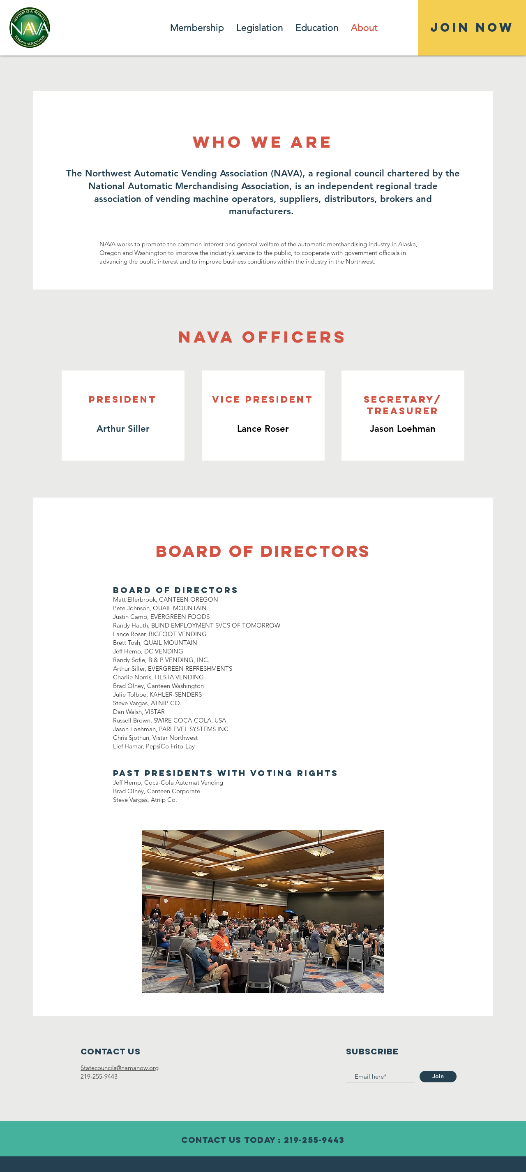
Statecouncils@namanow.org (120, 1068)
